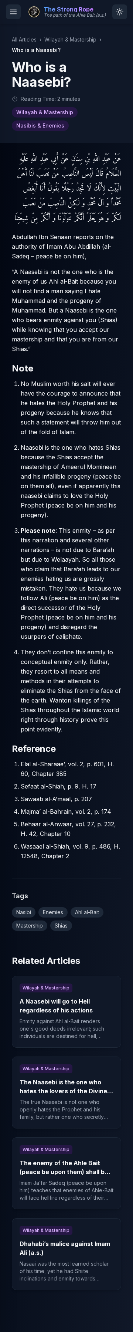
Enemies (53, 912)
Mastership (29, 925)
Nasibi (23, 912)
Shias (61, 925)
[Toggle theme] (119, 11)
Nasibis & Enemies (40, 125)
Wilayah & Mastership (70, 39)
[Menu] (13, 11)
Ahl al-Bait (87, 912)
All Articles (24, 39)
